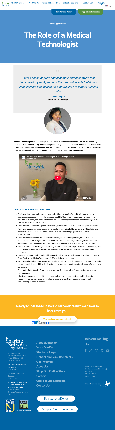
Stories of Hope (48, 3)
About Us (42, 366)
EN (110, 6)
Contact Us (43, 385)
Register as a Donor (64, 12)
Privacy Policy (90, 376)
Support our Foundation (90, 12)
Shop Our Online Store (50, 371)
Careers (41, 376)
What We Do (34, 3)
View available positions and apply (57, 319)
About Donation (17, 3)
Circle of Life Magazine (50, 380)
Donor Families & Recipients (67, 3)
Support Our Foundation (57, 409)
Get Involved (88, 3)
